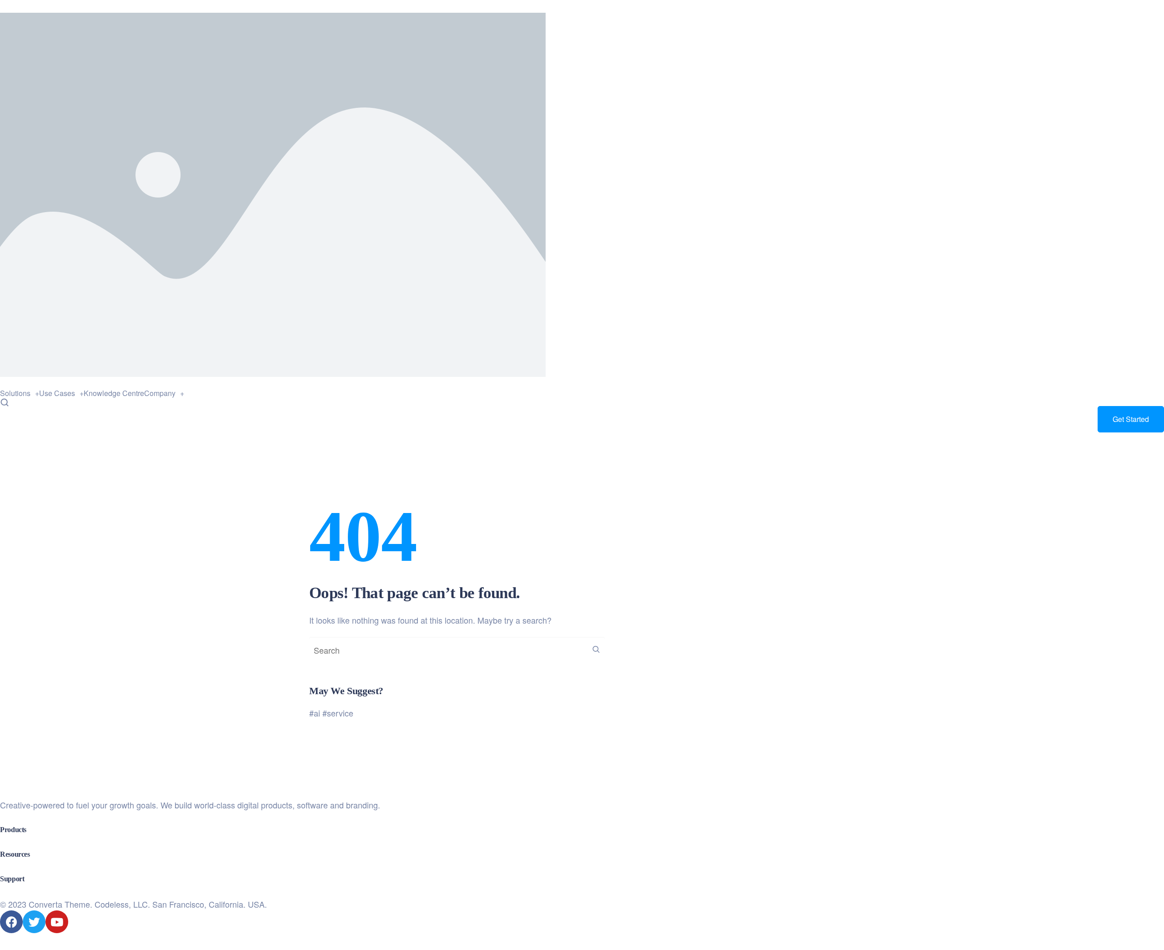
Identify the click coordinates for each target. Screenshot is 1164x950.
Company (160, 393)
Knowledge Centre (114, 393)
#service (337, 713)
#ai (314, 713)
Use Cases (57, 393)
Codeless (112, 904)
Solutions (15, 393)
